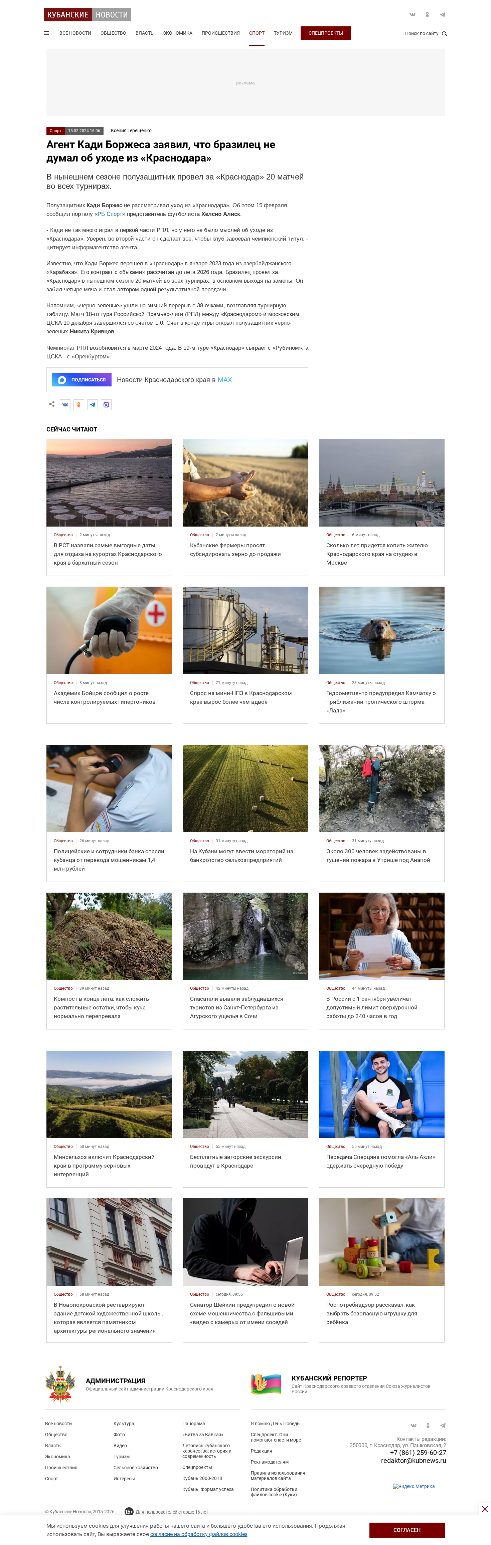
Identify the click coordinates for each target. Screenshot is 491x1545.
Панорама (193, 1423)
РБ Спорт (110, 214)
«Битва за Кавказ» (202, 1434)
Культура (124, 1423)
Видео (120, 1445)
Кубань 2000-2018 (202, 1478)
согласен (407, 1530)
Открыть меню (47, 34)
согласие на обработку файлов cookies (199, 1534)
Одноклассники (428, 15)
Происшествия (221, 33)
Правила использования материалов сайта (278, 1475)
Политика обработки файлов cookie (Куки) (274, 1492)
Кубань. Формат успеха (208, 1489)
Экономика (177, 33)
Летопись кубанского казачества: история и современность (206, 1451)
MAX (225, 380)
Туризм (283, 33)
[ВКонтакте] (65, 404)
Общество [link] (63, 535)
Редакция (261, 1451)
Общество (113, 33)
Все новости (75, 33)
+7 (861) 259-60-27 (418, 1453)
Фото (119, 1434)
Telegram (443, 15)
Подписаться (88, 379)
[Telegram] (92, 404)
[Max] (106, 404)
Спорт (257, 33)
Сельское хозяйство (136, 1467)
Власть (145, 33)
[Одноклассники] (78, 404)
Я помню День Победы (276, 1423)
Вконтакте (412, 15)
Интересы (124, 1478)
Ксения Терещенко (131, 130)
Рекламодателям (270, 1462)
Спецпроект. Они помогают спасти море (276, 1437)
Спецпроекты (326, 33)
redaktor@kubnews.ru (413, 1461)
